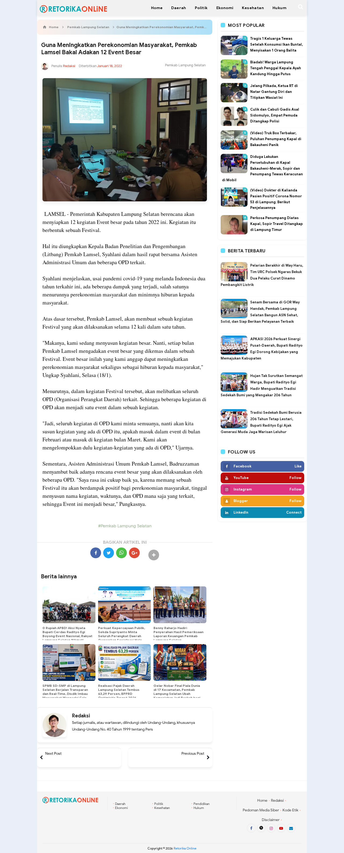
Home (262, 800)
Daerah (120, 804)
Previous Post (192, 753)
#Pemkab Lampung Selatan (125, 526)
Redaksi (81, 716)
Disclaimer (271, 820)
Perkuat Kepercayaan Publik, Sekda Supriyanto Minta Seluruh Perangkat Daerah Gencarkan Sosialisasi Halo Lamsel (121, 636)
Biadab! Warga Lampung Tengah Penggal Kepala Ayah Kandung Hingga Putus (275, 68)
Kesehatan (162, 808)
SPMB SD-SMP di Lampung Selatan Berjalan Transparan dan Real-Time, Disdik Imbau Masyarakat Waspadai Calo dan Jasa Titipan (65, 694)
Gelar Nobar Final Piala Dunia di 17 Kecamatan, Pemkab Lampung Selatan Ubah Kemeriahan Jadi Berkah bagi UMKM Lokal (176, 694)
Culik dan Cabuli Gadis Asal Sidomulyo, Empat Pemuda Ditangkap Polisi (274, 115)
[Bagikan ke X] (108, 552)
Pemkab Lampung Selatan (185, 65)
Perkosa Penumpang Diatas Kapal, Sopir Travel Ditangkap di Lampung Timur (276, 224)
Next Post (53, 753)
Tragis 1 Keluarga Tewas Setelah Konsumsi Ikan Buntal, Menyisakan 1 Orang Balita (276, 44)
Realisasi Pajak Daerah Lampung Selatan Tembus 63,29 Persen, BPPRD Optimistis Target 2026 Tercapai (118, 694)
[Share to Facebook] (95, 552)
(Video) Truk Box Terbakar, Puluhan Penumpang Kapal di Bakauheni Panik (275, 139)
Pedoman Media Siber (261, 810)
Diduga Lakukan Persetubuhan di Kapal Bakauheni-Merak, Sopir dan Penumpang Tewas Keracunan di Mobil (262, 168)
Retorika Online (185, 848)
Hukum (199, 808)
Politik (158, 804)
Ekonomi (121, 808)
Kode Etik (290, 810)
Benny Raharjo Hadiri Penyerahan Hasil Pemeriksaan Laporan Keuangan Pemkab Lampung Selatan (178, 634)
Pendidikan (202, 804)
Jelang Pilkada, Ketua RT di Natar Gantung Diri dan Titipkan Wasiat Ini (274, 92)
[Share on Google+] (134, 552)
